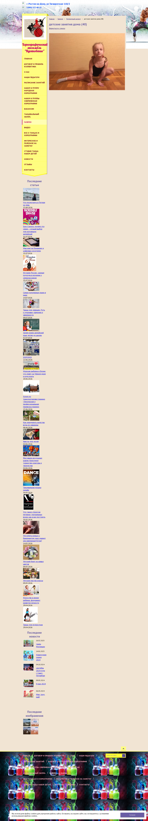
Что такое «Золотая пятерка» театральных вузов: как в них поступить (34, 514)
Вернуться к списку (57, 28)
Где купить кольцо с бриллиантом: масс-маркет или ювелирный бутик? (34, 538)
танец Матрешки (40, 645)
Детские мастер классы (33, 580)
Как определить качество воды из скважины (34, 423)
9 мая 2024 (41, 684)
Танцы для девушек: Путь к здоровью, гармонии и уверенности (34, 312)
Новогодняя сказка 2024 (41, 657)
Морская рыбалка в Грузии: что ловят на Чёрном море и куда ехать (34, 374)
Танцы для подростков (33, 624)
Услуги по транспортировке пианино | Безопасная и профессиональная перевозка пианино (34, 401)
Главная (51, 19)
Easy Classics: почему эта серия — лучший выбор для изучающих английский (33, 230)
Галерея (60, 19)
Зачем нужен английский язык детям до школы (33, 333)
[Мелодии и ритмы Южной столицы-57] (34, 730)
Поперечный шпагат (73, 19)
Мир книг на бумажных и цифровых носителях (33, 249)
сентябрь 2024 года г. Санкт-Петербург (40, 672)
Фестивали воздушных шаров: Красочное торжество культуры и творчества (32, 462)
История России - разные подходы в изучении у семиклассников (33, 275)
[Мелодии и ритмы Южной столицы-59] (35, 722)
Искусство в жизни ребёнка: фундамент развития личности (31, 600)
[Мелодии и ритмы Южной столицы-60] (27, 722)
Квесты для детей (31, 441)
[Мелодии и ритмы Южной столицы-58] (27, 730)
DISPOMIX (27, 357)
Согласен (132, 815)
